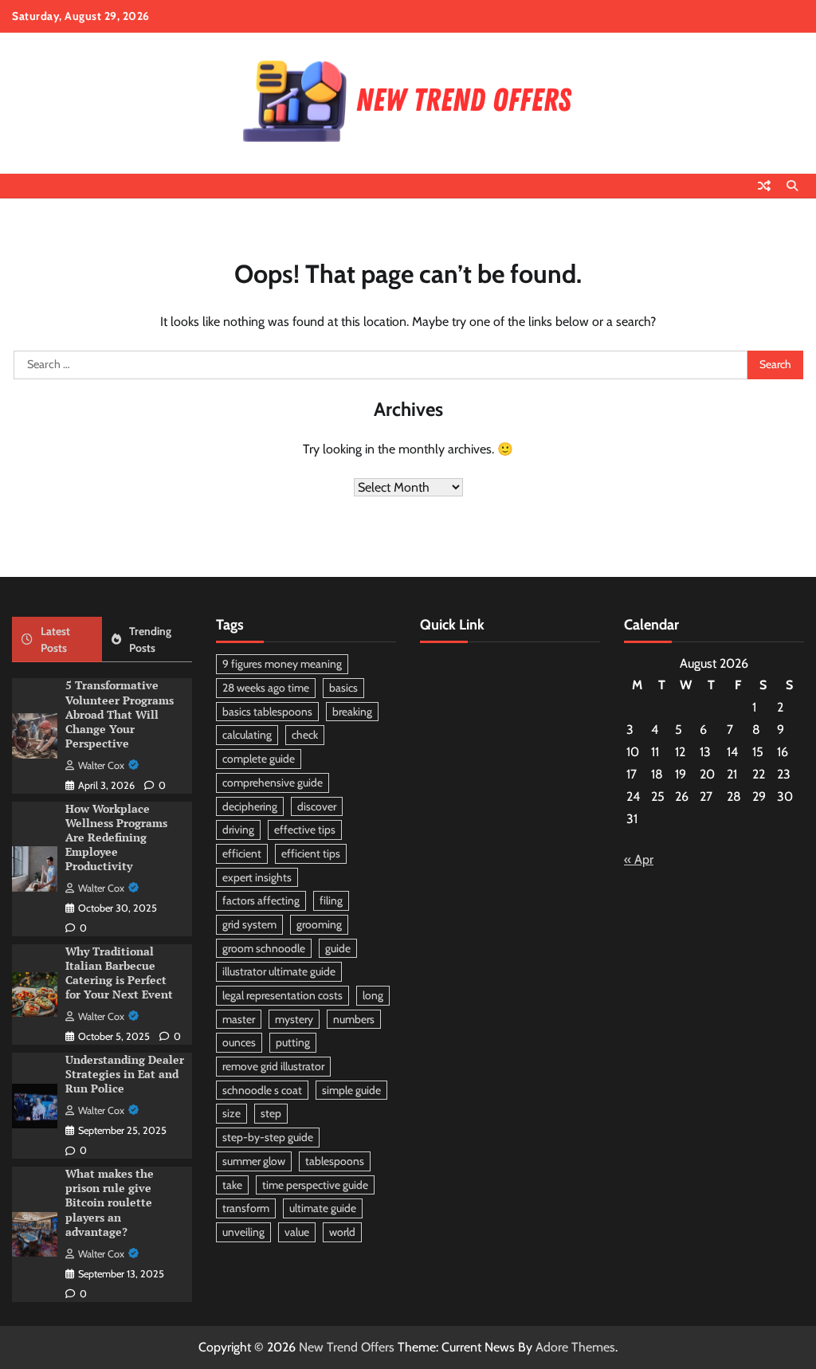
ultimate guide (322, 1208)
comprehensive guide (272, 782)
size (231, 1113)
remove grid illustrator (273, 1066)
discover (316, 806)
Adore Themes (575, 1347)
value (296, 1232)
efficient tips (310, 853)
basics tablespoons (267, 711)
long (373, 995)
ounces (239, 1042)
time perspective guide (315, 1185)
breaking (352, 711)
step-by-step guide (267, 1137)
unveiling (243, 1232)
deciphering (249, 806)
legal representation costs (282, 995)
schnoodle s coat (262, 1090)
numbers (354, 1019)
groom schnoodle (263, 948)
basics (343, 687)
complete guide (258, 758)
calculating (247, 734)
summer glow (253, 1161)
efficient (241, 853)
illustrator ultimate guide (278, 971)
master (238, 1019)
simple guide (351, 1090)
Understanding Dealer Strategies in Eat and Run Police (124, 1074)
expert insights (257, 877)
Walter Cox (101, 765)
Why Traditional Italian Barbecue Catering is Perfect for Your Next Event (119, 973)
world (342, 1232)
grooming (319, 924)
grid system (249, 924)
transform (245, 1208)
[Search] (792, 186)
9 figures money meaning (282, 663)
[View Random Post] (764, 186)
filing (331, 900)
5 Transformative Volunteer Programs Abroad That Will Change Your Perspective (119, 714)
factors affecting (261, 900)
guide (338, 948)
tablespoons (334, 1161)
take (232, 1185)
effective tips (304, 829)
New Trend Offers (346, 1347)
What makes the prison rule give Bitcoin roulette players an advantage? (109, 1202)
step (271, 1113)
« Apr (638, 859)
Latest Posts (55, 639)
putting (293, 1042)
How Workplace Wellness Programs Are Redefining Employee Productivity (116, 837)
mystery (294, 1019)
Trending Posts (150, 639)
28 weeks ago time (265, 687)
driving (238, 829)
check (305, 734)
